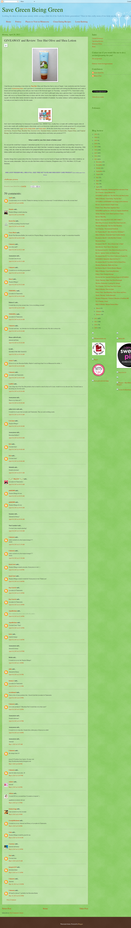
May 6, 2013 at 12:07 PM (16, 775)
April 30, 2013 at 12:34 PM (16, 616)
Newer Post (6, 908)
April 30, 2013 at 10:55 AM (16, 496)
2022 (96, 134)
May (97, 184)
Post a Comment (11, 900)
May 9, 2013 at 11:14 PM (16, 872)
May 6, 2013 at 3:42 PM (15, 787)
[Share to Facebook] (37, 187)
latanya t (11, 681)
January (98, 314)
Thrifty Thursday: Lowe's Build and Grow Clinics (110, 214)
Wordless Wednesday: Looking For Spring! (108, 283)
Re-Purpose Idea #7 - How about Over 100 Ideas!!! (110, 232)
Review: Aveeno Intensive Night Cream (107, 205)
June (97, 181)
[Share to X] (35, 187)
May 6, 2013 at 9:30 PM (15, 826)
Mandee (11, 209)
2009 (96, 328)
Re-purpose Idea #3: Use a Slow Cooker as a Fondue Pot (111, 256)
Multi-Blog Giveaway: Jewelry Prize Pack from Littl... (111, 223)
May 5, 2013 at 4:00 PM (15, 764)
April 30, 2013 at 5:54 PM (16, 733)
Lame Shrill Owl (99, 73)
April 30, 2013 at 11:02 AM (16, 531)
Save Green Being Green (32, 9)
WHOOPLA (12, 291)
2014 (96, 156)
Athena (11, 793)
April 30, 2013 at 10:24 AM (16, 319)
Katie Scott (12, 564)
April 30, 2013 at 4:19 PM (16, 698)
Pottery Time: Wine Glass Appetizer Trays (108, 208)
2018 (96, 144)
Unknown (12, 244)
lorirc (10, 634)
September (99, 171)
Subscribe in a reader (98, 97)
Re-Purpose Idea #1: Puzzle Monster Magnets (108, 268)
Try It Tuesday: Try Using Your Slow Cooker (108, 286)
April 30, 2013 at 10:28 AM (16, 403)
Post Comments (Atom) (16, 913)
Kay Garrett (12, 588)
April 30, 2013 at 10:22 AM (16, 273)
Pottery (18, 21)
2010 (96, 325)
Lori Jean (12, 421)
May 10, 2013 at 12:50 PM (16, 884)
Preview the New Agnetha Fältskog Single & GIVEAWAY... (112, 277)
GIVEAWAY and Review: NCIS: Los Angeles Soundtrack (112, 211)
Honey (9, 131)
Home (8, 21)
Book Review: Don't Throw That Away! (107, 247)
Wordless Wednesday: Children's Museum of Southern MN (112, 298)
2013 (96, 159)
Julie (10, 669)
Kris (10, 444)
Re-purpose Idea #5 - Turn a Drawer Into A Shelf (109, 244)
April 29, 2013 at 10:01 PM (16, 215)
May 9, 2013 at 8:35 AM (16, 861)
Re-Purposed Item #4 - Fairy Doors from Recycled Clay (111, 250)
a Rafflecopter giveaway (11, 179)
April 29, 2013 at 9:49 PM (16, 203)
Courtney (12, 844)
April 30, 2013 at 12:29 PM (16, 593)
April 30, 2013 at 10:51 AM (16, 473)
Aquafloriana (13, 611)
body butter (32, 128)
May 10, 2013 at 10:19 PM (16, 896)
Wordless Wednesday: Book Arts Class (106, 265)
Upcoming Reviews (97, 41)
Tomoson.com (34, 181)
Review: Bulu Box (101, 217)
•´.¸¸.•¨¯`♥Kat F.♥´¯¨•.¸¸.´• (16, 479)
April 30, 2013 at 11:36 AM (16, 558)
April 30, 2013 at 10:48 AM (16, 449)
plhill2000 (12, 491)
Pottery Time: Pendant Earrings (104, 274)
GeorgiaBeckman (14, 820)
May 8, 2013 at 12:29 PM (16, 849)
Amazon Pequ (16, 131)
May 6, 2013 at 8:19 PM (15, 814)
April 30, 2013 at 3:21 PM (16, 686)
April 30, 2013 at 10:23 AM (16, 296)
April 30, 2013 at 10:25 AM (16, 378)
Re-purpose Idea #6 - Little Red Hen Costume (108, 238)
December (99, 162)
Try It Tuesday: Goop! (102, 301)
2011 (96, 322)
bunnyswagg (12, 809)
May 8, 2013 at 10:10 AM (16, 838)
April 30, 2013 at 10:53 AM (16, 484)
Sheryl (11, 279)
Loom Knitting (81, 21)
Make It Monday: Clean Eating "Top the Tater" (109, 199)
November (99, 165)
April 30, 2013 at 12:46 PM (16, 640)
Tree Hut (34, 86)
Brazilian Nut (26, 131)
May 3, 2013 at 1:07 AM (16, 744)
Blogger (80, 924)
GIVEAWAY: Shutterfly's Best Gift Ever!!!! (108, 259)
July (97, 177)
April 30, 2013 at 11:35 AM (16, 544)
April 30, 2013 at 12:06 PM (16, 581)
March (98, 308)
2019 (96, 140)
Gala (10, 832)
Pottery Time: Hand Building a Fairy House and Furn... (111, 292)
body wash (42, 128)
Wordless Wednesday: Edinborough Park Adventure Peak (112, 189)
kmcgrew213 (13, 867)
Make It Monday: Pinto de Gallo (105, 289)
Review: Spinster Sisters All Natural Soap (107, 253)
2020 (96, 137)
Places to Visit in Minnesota (37, 21)
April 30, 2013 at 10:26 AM (16, 391)
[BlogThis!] (33, 187)
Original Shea (72, 131)
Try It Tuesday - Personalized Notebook (107, 229)
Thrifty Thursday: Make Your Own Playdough (109, 280)
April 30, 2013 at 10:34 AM (16, 426)
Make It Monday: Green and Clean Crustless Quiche (110, 235)
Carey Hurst (12, 233)
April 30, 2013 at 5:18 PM (16, 709)
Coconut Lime (35, 131)
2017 (96, 147)
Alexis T (11, 361)
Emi (10, 855)
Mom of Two (98, 76)
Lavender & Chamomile (59, 131)
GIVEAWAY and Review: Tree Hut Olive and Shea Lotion (112, 195)
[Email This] (31, 187)
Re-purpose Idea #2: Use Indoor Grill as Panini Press (110, 262)
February (99, 311)
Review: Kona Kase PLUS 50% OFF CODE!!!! (109, 220)
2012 (96, 318)
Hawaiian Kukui (46, 131)
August (98, 174)
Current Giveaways (97, 38)
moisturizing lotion (17, 88)
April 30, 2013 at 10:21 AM (16, 238)
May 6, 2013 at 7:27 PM (15, 803)
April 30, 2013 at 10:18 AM (16, 226)
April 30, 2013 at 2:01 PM (16, 674)
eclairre (11, 782)
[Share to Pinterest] (39, 187)
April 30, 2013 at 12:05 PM (16, 570)
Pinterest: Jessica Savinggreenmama (102, 64)
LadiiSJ (11, 384)
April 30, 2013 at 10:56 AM (16, 519)
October (98, 168)
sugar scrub (23, 128)
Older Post (84, 908)
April (10, 198)
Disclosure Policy (97, 44)
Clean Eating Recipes (62, 21)
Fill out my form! (97, 59)
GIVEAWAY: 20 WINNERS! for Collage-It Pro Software (112, 201)
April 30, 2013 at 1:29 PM (16, 663)
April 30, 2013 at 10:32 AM (16, 414)
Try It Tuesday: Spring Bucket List (105, 192)
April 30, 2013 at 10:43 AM (16, 438)
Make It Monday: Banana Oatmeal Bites (107, 304)
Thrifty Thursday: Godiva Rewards (105, 295)
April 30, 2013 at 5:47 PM (16, 721)
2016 (96, 150)
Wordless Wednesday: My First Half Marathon (109, 226)
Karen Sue (12, 221)
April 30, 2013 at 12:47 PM (16, 651)
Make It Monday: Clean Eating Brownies (107, 271)
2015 (96, 153)
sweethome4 (12, 692)
